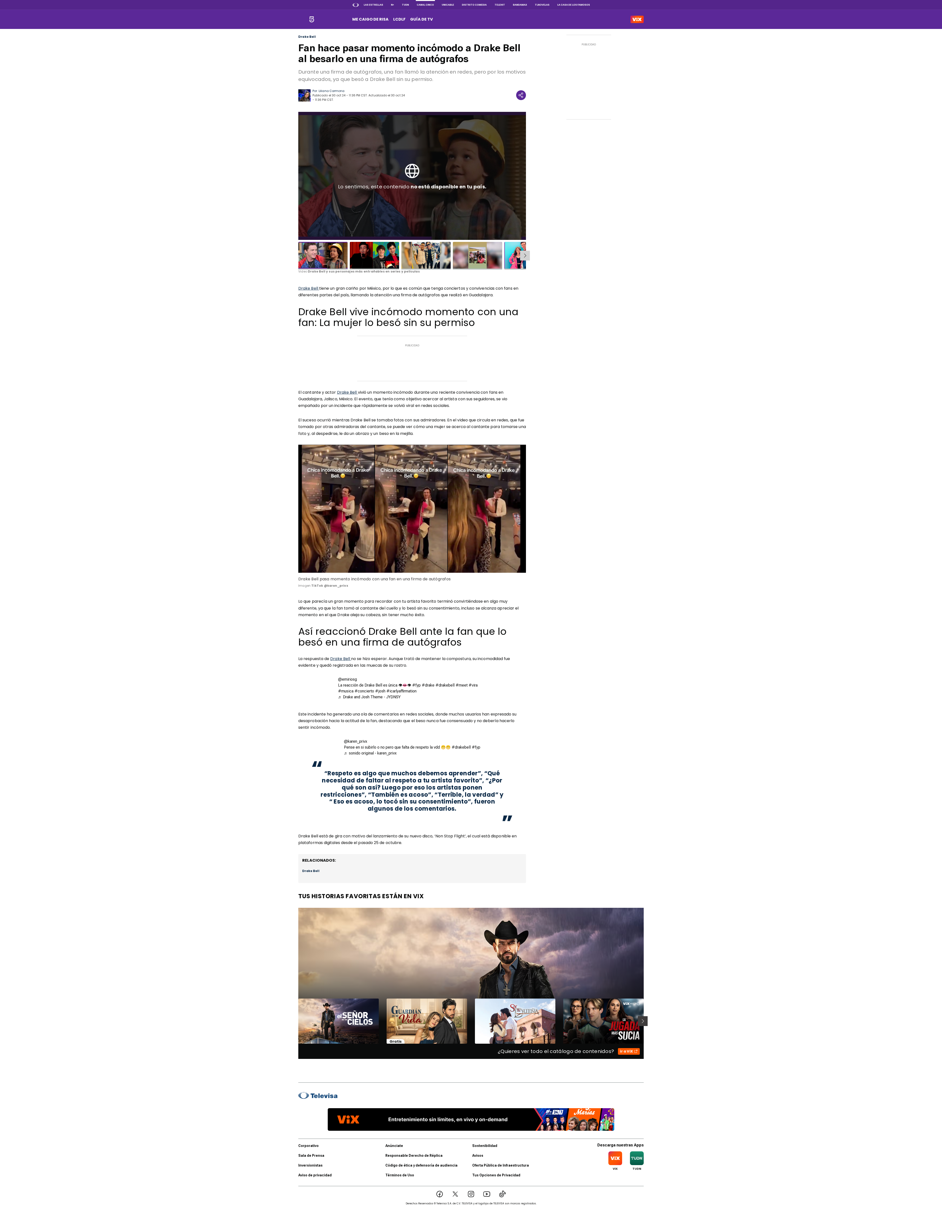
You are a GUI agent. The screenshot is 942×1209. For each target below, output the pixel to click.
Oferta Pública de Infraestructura (500, 1165)
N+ (392, 4)
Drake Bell (307, 37)
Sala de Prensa (311, 1155)
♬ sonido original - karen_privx (370, 753)
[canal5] (311, 19)
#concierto (364, 691)
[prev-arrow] (295, 1021)
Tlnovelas (542, 4)
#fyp (416, 685)
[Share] (521, 95)
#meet (462, 685)
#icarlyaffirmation (401, 691)
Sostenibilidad (484, 1146)
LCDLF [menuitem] (399, 19)
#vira (473, 685)
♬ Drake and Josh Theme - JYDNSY (369, 697)
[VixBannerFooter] (471, 1119)
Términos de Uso (399, 1175)
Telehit (500, 4)
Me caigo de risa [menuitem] (370, 19)
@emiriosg (347, 679)
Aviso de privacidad (315, 1175)
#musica (345, 691)
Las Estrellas (373, 4)
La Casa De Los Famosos (573, 4)
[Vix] (637, 19)
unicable (448, 4)
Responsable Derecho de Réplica (414, 1155)
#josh (380, 691)
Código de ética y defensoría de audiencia (421, 1165)
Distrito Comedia (474, 4)
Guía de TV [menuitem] (421, 19)
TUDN (405, 4)
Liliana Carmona (331, 91)
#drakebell (445, 685)
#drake (428, 685)
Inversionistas (310, 1165)
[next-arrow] (525, 255)
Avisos (477, 1155)
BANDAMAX (520, 4)
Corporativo (308, 1146)
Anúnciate (394, 1146)
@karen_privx (355, 741)
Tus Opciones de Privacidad (496, 1175)
